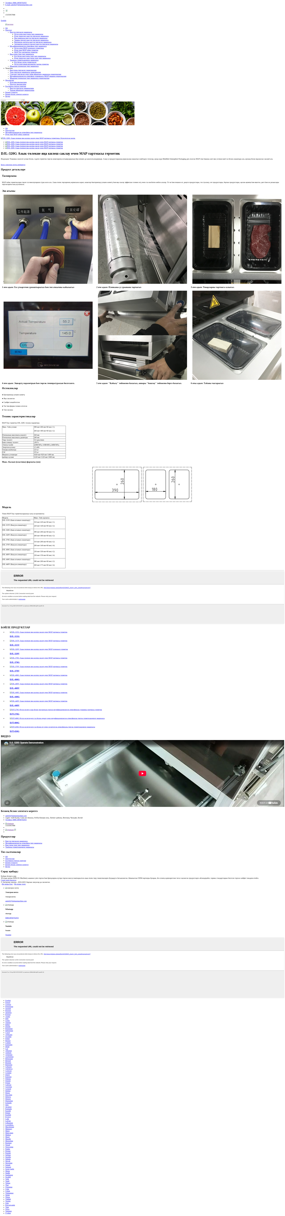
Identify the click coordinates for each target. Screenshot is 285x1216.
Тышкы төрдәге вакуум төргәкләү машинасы (31, 40)
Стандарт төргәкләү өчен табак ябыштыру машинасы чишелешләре (35, 74)
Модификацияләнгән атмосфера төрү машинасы (28, 46)
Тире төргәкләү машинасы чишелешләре (25, 72)
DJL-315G (15, 636)
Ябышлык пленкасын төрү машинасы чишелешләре (29, 78)
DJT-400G (14, 723)
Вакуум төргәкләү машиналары (22, 88)
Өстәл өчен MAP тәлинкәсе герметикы (29, 48)
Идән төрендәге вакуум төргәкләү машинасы (31, 36)
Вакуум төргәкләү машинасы (21, 32)
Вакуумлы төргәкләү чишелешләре (23, 70)
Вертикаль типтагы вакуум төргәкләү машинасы (32, 42)
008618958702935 (12, 918)
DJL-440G (15, 697)
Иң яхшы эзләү (20, 884)
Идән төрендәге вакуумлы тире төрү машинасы (32, 58)
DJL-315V (14, 645)
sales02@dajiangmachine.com (16, 816)
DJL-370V (14, 671)
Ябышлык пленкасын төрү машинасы (24, 66)
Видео (7, 96)
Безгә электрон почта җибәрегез (13, 165)
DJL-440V (14, 705)
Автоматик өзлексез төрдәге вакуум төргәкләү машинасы (36, 44)
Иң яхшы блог (7, 884)
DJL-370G (15, 662)
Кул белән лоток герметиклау (25, 62)
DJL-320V (14, 653)
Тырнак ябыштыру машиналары (22, 90)
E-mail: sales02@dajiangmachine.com (18, 5)
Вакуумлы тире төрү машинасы (22, 54)
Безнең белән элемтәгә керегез (16, 94)
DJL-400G (15, 679)
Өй (6, 28)
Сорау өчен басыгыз (8, 880)
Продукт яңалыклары (18, 84)
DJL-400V (14, 688)
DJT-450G (14, 731)
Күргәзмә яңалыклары (18, 82)
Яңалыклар (9, 80)
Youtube (8, 935)
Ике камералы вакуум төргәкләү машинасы (30, 38)
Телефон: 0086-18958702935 (16, 3)
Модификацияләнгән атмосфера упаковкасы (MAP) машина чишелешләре (38, 76)
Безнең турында (11, 92)
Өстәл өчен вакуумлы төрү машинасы (28, 34)
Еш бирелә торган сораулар (15, 86)
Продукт (8, 30)
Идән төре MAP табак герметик (26, 50)
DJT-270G (14, 714)
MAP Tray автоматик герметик (26, 52)
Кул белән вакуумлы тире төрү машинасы (30, 56)
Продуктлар (9, 130)
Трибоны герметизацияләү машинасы (24, 60)
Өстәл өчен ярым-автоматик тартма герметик (31, 64)
